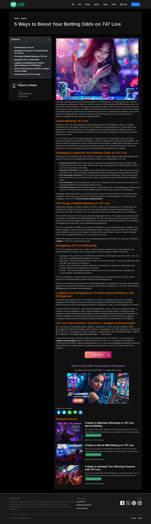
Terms (140, 518)
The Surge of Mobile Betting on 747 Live (30, 56)
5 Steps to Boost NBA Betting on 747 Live (109, 445)
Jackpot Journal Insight (65, 341)
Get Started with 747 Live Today (27, 74)
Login (125, 4)
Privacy (133, 518)
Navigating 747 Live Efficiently (26, 60)
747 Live (59, 288)
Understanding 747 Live (24, 47)
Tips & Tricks (81, 501)
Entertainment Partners (84, 505)
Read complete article (93, 435)
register (59, 241)
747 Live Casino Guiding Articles (89, 199)
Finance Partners (82, 508)
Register (136, 4)
